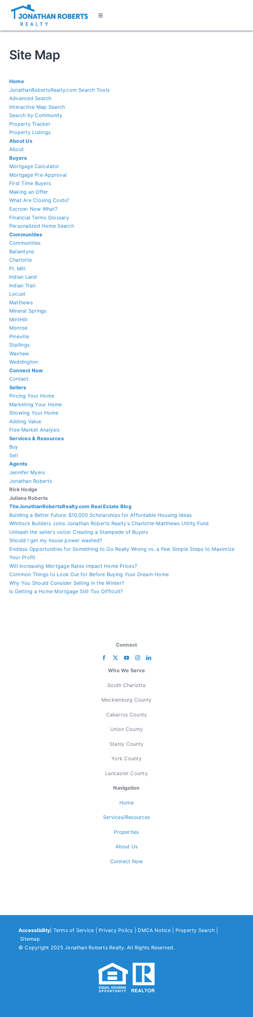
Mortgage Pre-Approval (38, 175)
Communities (26, 234)
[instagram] (137, 657)
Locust (17, 294)
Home (16, 81)
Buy (13, 447)
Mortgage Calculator (34, 166)
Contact (19, 379)
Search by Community (36, 115)
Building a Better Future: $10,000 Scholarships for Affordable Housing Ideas (100, 515)
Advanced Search (30, 98)
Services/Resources (126, 817)
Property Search (195, 930)
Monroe (18, 328)
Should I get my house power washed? (55, 540)
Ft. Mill (17, 268)
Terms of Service (73, 930)
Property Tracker (29, 124)
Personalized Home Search (41, 226)
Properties (126, 832)
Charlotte (20, 260)
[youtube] (126, 657)
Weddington (23, 362)
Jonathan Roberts (30, 481)
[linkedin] (148, 657)
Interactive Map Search (37, 107)
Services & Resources (36, 438)
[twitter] (115, 657)
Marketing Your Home (35, 404)
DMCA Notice (154, 930)
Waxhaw (19, 353)
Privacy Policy (116, 930)
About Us (20, 141)
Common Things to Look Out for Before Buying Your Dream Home (89, 574)
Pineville (19, 336)
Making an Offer (28, 192)
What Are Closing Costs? (39, 200)
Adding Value (25, 421)
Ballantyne (21, 251)
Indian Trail (22, 285)
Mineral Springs (28, 311)
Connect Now (26, 370)
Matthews (21, 302)
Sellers (18, 387)
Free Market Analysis (34, 430)
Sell (13, 455)
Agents (18, 464)
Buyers (18, 158)
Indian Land (23, 277)
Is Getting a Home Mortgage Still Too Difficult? (66, 591)
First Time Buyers (30, 183)
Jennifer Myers (27, 472)
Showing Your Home (33, 413)
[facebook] (104, 657)
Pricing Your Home (31, 396)
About (16, 149)
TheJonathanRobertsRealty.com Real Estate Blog (70, 506)
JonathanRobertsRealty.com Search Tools (59, 90)
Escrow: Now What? (33, 209)
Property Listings (30, 132)
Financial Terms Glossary (39, 217)
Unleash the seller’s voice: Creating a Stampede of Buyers (78, 532)
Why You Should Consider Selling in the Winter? (66, 583)
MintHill (18, 319)
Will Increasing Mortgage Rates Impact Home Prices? (73, 566)
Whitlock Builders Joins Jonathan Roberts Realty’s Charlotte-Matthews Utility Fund (109, 523)
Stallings (19, 345)
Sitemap (30, 939)
